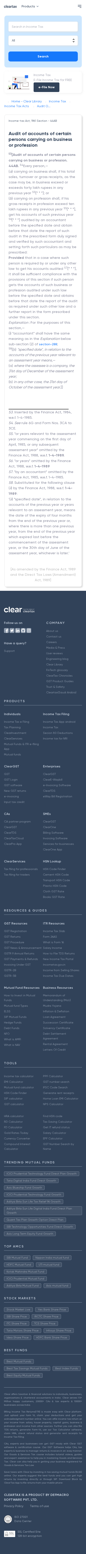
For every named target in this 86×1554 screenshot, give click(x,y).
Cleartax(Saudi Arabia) (61, 692)
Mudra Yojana (52, 1005)
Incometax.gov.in (54, 964)
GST (7, 774)
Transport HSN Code (56, 880)
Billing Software (53, 832)
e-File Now (46, 87)
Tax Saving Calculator (57, 1121)
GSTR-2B (10, 970)
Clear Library (54, 664)
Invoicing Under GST (17, 964)
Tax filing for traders (17, 874)
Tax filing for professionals (21, 869)
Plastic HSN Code (55, 885)
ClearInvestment (15, 732)
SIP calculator (13, 1098)
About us (52, 630)
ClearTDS (49, 790)
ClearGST (49, 774)
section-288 (48, 344)
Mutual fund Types (16, 1005)
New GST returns (15, 790)
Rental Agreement (55, 1044)
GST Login (11, 779)
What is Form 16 (53, 942)
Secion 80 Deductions (58, 732)
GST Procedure (14, 942)
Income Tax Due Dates (58, 975)
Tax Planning (12, 727)
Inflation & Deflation (56, 1011)
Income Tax (50, 727)
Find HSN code (52, 1116)
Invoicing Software (55, 838)
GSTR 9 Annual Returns (19, 953)
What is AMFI (12, 1039)
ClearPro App (13, 843)
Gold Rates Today (16, 1132)
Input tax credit (14, 802)
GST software (13, 785)
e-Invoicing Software (57, 785)
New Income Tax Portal (58, 959)
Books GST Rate (54, 897)
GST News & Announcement (23, 947)
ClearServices (13, 738)
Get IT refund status (56, 1127)
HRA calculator (14, 1116)
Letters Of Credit (54, 1049)
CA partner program (17, 821)
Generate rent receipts (58, 1093)
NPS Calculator (53, 1104)
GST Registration (15, 931)
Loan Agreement (54, 1017)
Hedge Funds (13, 1022)
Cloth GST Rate (53, 891)
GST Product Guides (60, 681)
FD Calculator (13, 1127)
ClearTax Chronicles (59, 675)
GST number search (56, 1081)
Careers (51, 642)
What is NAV (12, 1044)
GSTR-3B (10, 975)
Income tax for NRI (55, 738)
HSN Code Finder (54, 869)
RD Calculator (13, 1121)
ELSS (7, 1011)
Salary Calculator (54, 1132)
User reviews (54, 653)
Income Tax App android (59, 721)
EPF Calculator (52, 1138)
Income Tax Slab (54, 931)
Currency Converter (17, 1138)
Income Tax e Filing (16, 721)
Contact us (53, 636)
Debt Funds (11, 1028)
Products (28, 6)
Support (9, 650)
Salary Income (52, 947)
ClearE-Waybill (52, 779)
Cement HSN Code (56, 874)
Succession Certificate (58, 1022)
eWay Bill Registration (57, 796)
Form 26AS (50, 936)
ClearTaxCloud (14, 838)
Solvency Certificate (56, 1028)
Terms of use (39, 1506)
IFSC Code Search (55, 1087)
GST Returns (12, 936)
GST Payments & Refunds (21, 959)
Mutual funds (12, 754)
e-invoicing (11, 796)
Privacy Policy (13, 1506)
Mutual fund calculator (19, 1087)
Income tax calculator (18, 1076)
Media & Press (55, 647)
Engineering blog (57, 658)
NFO (7, 1033)
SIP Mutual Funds (15, 1017)
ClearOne (49, 827)
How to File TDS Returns (59, 953)
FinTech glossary (57, 670)
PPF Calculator (53, 1076)
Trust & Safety (55, 686)
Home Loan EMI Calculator (60, 1098)
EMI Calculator (13, 1081)
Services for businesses (58, 843)
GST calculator (14, 1104)
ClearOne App (52, 849)
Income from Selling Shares (61, 970)
